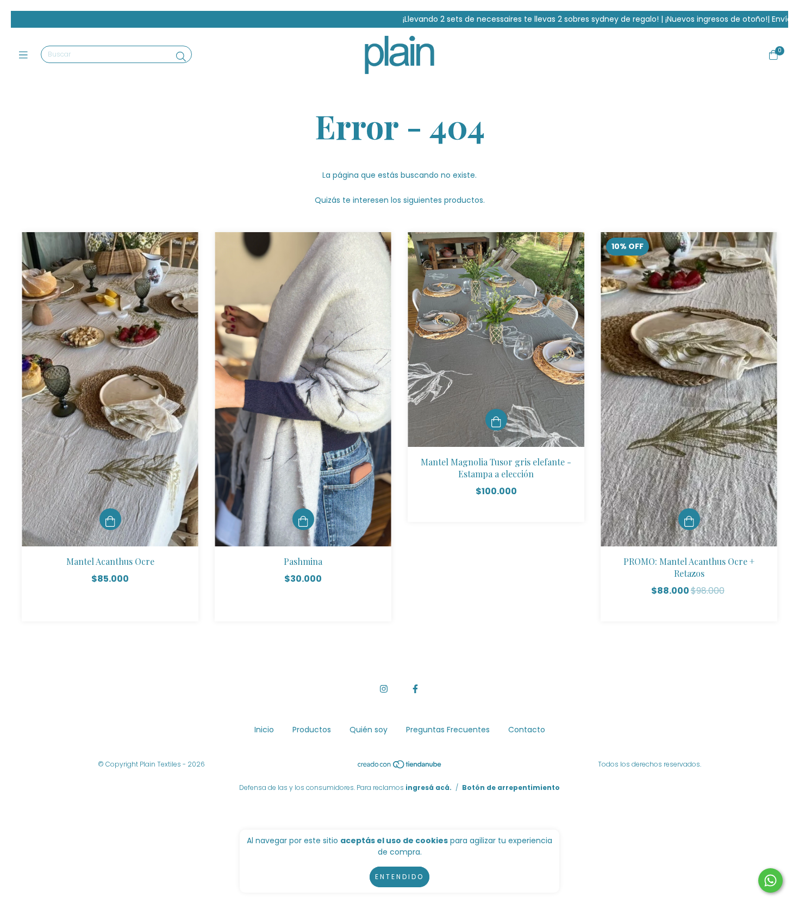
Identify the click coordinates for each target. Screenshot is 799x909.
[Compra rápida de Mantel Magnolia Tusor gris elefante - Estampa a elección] (496, 420)
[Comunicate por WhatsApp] (770, 880)
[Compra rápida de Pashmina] (303, 519)
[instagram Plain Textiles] (383, 689)
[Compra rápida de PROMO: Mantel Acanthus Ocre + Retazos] (689, 519)
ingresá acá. (428, 787)
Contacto (526, 729)
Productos (311, 729)
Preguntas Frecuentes (448, 729)
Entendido (399, 876)
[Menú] (26, 55)
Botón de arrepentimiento (511, 787)
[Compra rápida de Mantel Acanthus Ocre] (110, 519)
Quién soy (368, 729)
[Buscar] (181, 57)
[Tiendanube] (400, 766)
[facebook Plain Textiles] (415, 689)
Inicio (264, 729)
